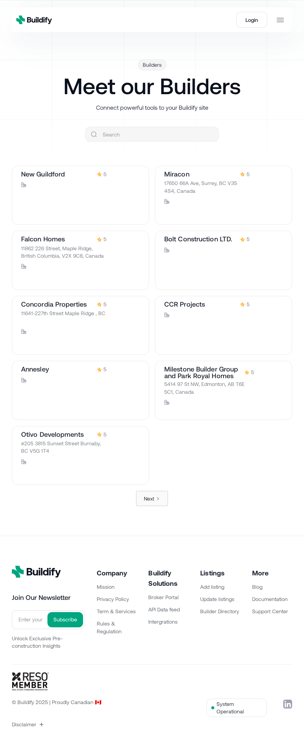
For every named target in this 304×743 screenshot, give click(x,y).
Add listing (212, 587)
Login (251, 20)
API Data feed (164, 609)
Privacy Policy (113, 599)
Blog (257, 587)
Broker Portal (163, 597)
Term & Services (116, 611)
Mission (106, 587)
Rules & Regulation (109, 627)
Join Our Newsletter (41, 597)
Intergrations (163, 621)
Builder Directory (219, 611)
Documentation (270, 599)
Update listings (217, 599)
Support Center (270, 611)
